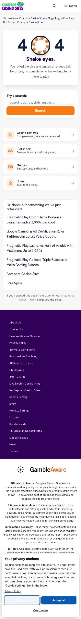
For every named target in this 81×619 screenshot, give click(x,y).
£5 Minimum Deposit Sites (25, 431)
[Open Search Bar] (54, 6)
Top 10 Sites (17, 376)
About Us (15, 322)
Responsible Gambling (23, 356)
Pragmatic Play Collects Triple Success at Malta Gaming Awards (36, 262)
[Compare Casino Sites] (13, 6)
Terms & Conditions (22, 349)
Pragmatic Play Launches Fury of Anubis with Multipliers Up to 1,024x (39, 248)
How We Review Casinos (24, 336)
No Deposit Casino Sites (24, 390)
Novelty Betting (19, 410)
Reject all (22, 600)
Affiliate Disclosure (21, 363)
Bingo (12, 404)
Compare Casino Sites (23, 274)
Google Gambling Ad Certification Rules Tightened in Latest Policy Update (35, 234)
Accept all (58, 600)
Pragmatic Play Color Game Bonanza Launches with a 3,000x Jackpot (33, 219)
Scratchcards (17, 424)
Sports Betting (18, 397)
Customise (40, 610)
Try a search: (16, 96)
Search (40, 110)
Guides (13, 451)
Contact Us (16, 329)
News (12, 444)
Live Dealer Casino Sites (24, 383)
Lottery (14, 417)
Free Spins (14, 283)
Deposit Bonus (18, 437)
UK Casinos (16, 370)
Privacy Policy (17, 343)
